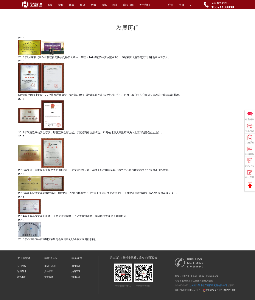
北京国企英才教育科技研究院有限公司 (208, 285)
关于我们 (144, 5)
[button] (191, 4)
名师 (93, 5)
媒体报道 (48, 271)
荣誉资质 (48, 276)
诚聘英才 (21, 271)
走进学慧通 (50, 265)
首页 (50, 5)
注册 (170, 5)
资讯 (104, 5)
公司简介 (21, 265)
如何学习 (75, 271)
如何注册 (75, 265)
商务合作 (128, 5)
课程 (60, 5)
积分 (82, 5)
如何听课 (75, 276)
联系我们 (21, 276)
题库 (71, 5)
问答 (115, 5)
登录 (181, 5)
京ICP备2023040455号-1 (187, 289)
